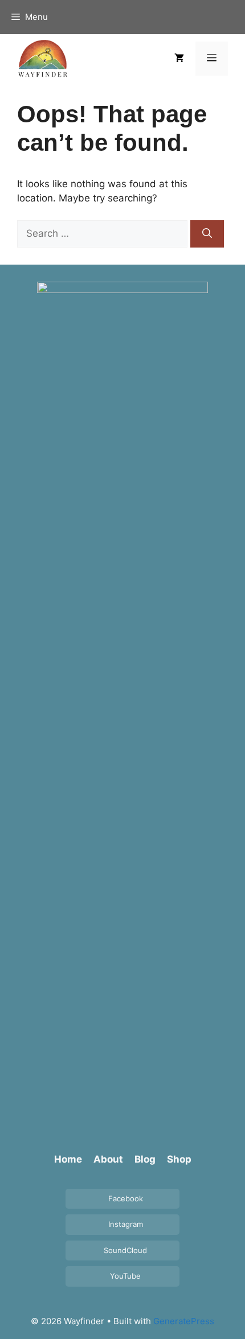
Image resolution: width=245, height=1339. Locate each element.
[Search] (207, 234)
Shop (179, 1159)
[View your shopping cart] (179, 59)
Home (68, 1159)
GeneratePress (183, 1321)
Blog (145, 1159)
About (108, 1159)
